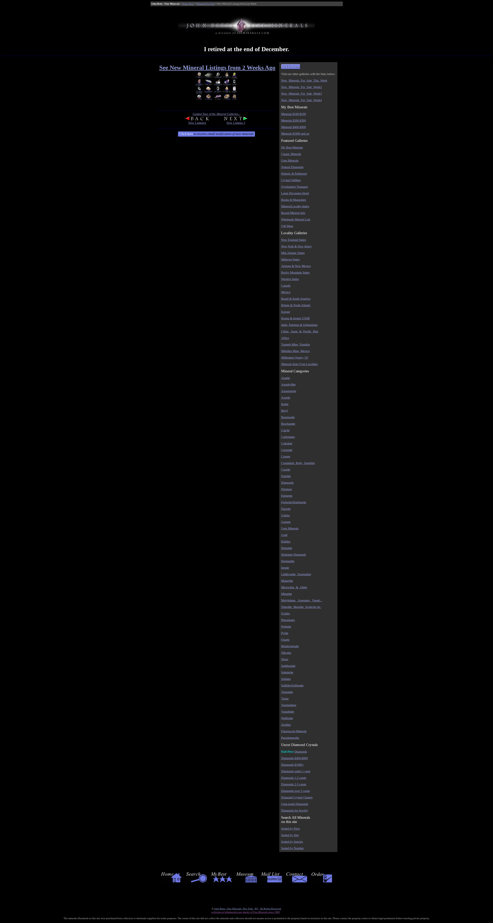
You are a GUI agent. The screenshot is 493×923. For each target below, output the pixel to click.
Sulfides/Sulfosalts (292, 685)
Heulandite (287, 561)
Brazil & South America (295, 298)
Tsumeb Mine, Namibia (295, 344)
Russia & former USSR (295, 318)
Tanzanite (287, 692)
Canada (285, 285)
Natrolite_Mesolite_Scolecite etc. (301, 607)
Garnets (286, 522)
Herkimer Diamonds (293, 554)
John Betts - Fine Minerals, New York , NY (236, 908)
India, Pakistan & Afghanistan (299, 325)
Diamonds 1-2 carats (293, 777)
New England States (293, 239)
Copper (285, 456)
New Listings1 (197, 122)
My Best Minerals (292, 147)
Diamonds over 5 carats (295, 791)
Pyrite (284, 633)
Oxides (285, 613)
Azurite (285, 397)
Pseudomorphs (290, 737)
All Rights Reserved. (270, 908)
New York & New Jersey (296, 246)
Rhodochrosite (290, 646)
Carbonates (288, 437)
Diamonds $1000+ (292, 764)
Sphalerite (287, 672)
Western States (290, 279)
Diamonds (287, 482)
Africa (285, 338)
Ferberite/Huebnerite (293, 502)
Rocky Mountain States (295, 272)
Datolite (286, 476)
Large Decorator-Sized (295, 193)
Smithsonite (288, 665)
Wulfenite (287, 718)
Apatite (285, 378)
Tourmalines (288, 705)
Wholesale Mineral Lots (295, 219)
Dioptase (286, 489)
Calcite (285, 430)
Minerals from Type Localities (299, 364)
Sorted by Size (290, 835)
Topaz (285, 698)
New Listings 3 (235, 122)
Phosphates (288, 620)
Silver (284, 659)
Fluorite (286, 508)
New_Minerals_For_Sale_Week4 (301, 100)
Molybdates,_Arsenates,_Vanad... (301, 600)
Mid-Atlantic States (293, 253)
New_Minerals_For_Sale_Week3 (301, 93)
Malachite (287, 580)
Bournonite (288, 417)
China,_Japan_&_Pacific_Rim (299, 331)
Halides (285, 541)
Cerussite (286, 450)
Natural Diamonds (292, 167)
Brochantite (288, 423)
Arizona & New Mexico (296, 266)
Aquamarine (288, 391)
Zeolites (286, 724)
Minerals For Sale (205, 3)
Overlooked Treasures (294, 186)
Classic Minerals (291, 154)
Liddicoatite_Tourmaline (296, 574)
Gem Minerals (289, 160)
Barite (284, 404)
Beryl (284, 410)
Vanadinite (287, 711)
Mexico (285, 292)
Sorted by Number (292, 848)
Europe (285, 311)
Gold (284, 535)
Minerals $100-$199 (293, 114)
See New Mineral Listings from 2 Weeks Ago (217, 67)
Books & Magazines (293, 199)
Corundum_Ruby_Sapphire (298, 463)
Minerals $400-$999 (293, 127)
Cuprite (285, 469)
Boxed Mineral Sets (293, 213)
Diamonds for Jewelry (294, 810)
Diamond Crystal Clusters (297, 797)
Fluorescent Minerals (294, 731)
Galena (285, 515)
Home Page (188, 3)
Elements (286, 495)
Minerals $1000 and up (295, 133)
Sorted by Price (290, 828)
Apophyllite (288, 384)
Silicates (286, 652)
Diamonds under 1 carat (295, 771)
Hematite (286, 548)
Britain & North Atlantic (296, 305)
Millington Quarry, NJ (294, 357)
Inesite (285, 567)
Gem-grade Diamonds (294, 804)
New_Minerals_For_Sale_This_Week (304, 80)
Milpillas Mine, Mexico (295, 351)
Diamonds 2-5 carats (293, 784)
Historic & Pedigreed (294, 173)
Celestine (286, 443)
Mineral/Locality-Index (295, 206)
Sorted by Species (292, 841)
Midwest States (290, 259)
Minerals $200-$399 (293, 120)
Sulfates (286, 679)
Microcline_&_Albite (294, 587)
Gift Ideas (287, 226)
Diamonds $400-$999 (294, 758)
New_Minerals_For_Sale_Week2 (301, 87)
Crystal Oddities (291, 180)
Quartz (285, 639)
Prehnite (286, 626)
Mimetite (286, 594)
